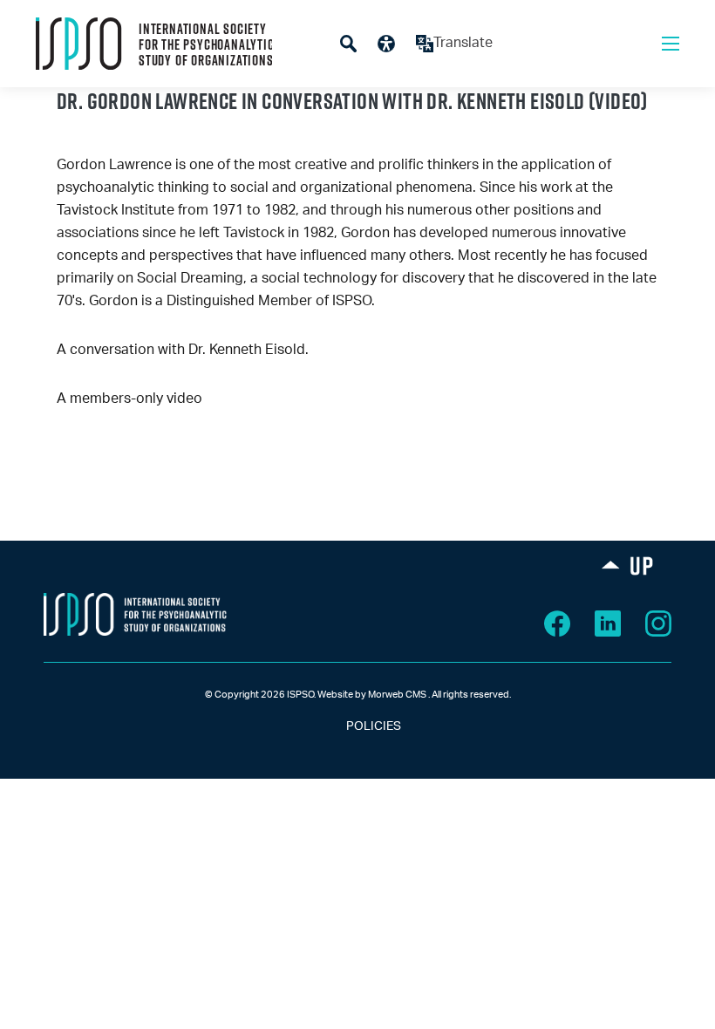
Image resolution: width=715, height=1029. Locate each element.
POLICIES (358, 726)
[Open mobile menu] (670, 43)
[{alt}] (135, 614)
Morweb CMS (397, 694)
